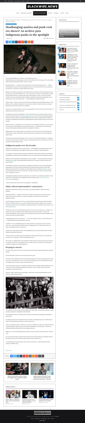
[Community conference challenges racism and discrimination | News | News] (62, 82)
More (67, 13)
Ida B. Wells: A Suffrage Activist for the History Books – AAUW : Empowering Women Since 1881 (73, 74)
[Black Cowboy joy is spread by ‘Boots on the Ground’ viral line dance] (13, 394)
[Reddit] (22, 42)
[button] (30, 78)
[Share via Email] (39, 356)
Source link (8, 350)
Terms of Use (11, 1)
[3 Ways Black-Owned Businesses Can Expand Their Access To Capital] (62, 50)
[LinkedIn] (13, 42)
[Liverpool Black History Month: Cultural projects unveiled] (46, 394)
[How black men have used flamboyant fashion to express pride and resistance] (29, 394)
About (23, 1)
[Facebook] (7, 42)
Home (5, 1)
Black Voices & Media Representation (68, 107)
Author (62, 13)
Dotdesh (57, 416)
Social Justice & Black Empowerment (68, 105)
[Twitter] (10, 42)
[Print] (42, 356)
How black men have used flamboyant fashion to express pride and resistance (29, 401)
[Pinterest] (19, 42)
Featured (50, 13)
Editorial (56, 13)
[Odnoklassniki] (29, 42)
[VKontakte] (25, 42)
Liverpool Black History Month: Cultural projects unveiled (46, 400)
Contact (27, 1)
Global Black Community (26, 13)
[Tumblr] (16, 42)
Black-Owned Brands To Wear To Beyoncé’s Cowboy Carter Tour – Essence (68, 34)
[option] (69, 30)
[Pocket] (32, 42)
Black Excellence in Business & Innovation (69, 101)
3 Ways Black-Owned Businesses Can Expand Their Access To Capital (72, 50)
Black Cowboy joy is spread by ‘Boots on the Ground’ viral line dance (13, 401)
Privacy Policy (18, 1)
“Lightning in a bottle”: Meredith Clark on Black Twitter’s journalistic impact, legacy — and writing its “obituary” (72, 57)
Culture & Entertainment (40, 13)
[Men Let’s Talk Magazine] (42, 6)
